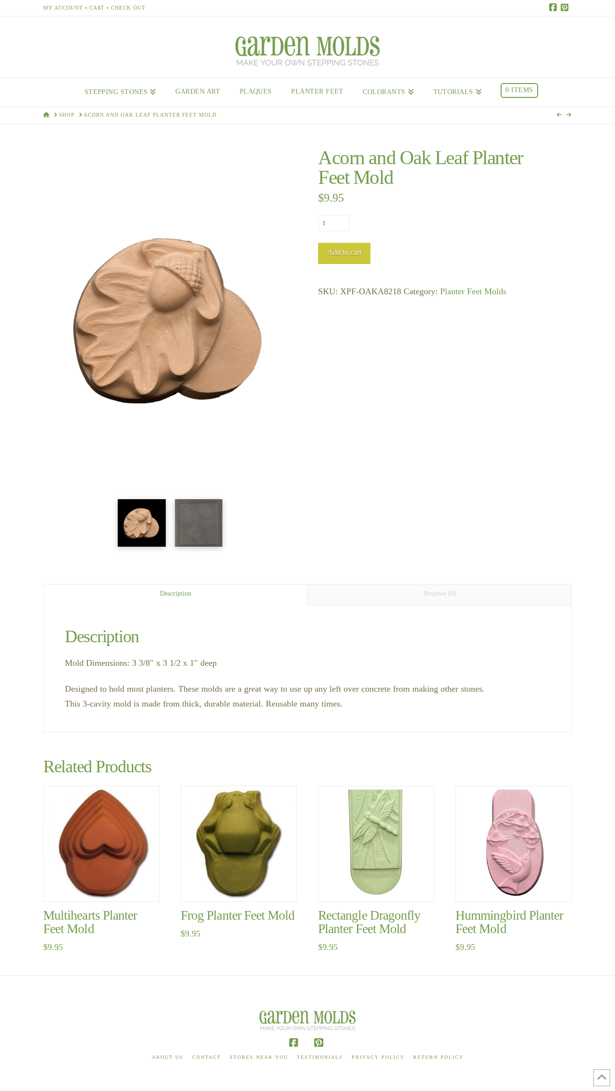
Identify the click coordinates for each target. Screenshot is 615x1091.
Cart (97, 8)
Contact (206, 1057)
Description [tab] (175, 593)
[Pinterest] (566, 7)
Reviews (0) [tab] (439, 593)
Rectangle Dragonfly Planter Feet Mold (369, 922)
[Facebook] (554, 7)
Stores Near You (259, 1057)
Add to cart (344, 252)
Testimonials (320, 1057)
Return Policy (438, 1057)
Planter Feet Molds (473, 291)
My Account (63, 8)
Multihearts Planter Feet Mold (90, 922)
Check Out (128, 8)
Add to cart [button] (105, 884)
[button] (170, 354)
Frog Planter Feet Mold (238, 915)
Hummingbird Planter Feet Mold (509, 922)
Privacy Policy (378, 1057)
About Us (168, 1057)
